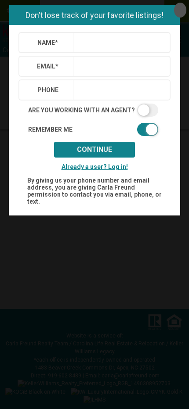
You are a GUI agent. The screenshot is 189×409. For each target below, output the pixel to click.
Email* (47, 66)
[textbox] (120, 42)
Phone (47, 89)
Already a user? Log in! (95, 166)
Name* (47, 42)
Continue (94, 149)
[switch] (94, 110)
